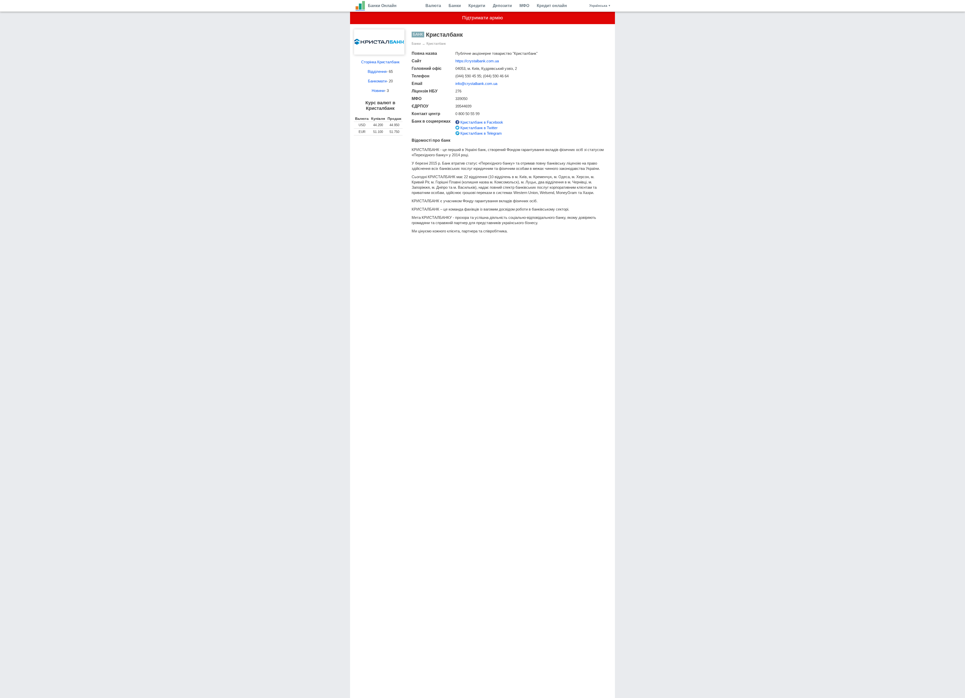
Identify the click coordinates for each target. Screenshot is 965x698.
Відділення (377, 71)
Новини (378, 90)
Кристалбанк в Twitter (478, 128)
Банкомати (377, 81)
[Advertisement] (380, 165)
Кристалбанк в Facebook (481, 122)
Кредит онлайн (552, 6)
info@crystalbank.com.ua (476, 83)
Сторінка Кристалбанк (380, 62)
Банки (455, 6)
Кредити (476, 6)
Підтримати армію (482, 17)
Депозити (502, 6)
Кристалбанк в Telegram (480, 133)
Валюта (433, 6)
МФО (524, 6)
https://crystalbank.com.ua (477, 61)
